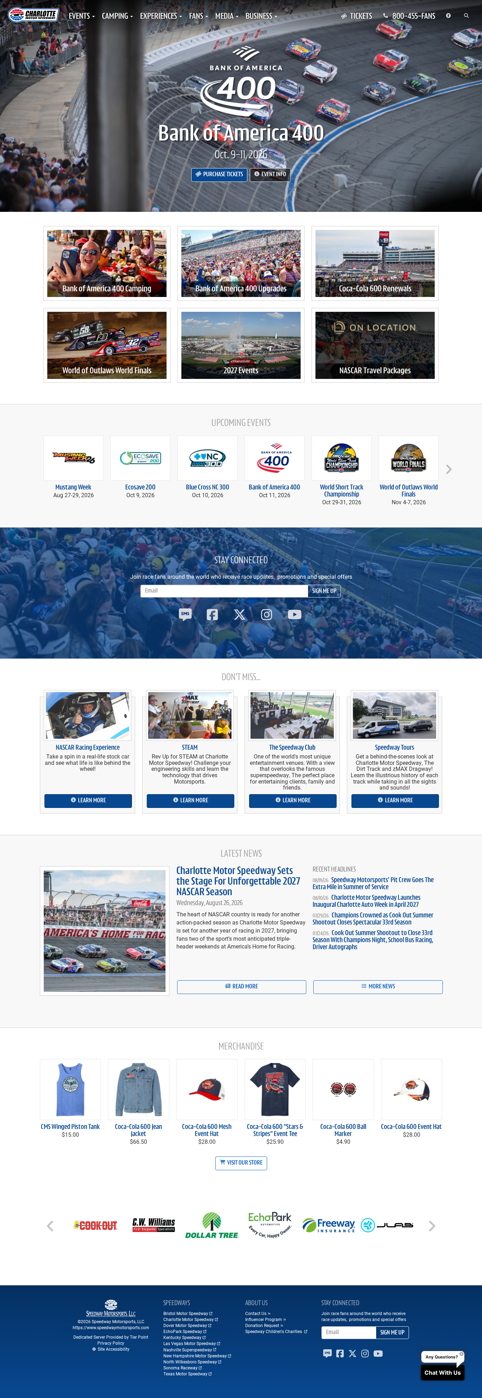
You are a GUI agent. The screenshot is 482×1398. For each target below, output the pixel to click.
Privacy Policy (110, 1343)
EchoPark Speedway (182, 1331)
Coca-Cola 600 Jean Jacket (138, 1131)
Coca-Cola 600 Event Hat (411, 1127)
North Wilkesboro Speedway (190, 1361)
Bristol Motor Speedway (185, 1313)
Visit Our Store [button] (244, 1163)
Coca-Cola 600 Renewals (375, 289)
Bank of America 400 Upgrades (241, 289)
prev (34, 466)
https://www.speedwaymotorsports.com (111, 1327)
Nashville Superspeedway (187, 1349)
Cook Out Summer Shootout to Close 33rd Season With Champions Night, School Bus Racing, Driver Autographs (373, 940)
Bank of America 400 (241, 135)
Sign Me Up (324, 591)
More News (381, 987)
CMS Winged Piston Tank (70, 1127)
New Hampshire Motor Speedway (195, 1355)
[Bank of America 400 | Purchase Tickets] (241, 81)
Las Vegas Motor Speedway (189, 1343)
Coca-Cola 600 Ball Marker (343, 1131)
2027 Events (241, 371)
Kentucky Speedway (182, 1337)
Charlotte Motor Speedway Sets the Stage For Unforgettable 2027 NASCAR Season (238, 882)
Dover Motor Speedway (185, 1325)
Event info (273, 175)
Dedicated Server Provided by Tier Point (110, 1337)
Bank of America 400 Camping (106, 289)
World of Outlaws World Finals (106, 371)
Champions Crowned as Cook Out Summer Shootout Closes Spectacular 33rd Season (373, 919)
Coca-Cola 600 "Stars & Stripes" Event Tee (275, 1131)
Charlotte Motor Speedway (188, 1319)
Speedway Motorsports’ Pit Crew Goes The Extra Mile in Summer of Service (373, 884)
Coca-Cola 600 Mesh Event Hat (206, 1131)
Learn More (91, 801)
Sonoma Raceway (180, 1367)
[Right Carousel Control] (431, 1228)
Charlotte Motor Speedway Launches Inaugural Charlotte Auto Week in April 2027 (367, 901)
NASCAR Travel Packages (375, 371)
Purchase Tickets (222, 175)
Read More (244, 987)
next (447, 466)
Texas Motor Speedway (185, 1373)
